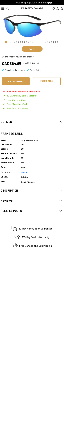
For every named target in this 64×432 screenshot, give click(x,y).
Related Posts (11, 210)
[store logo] (32, 8)
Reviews (7, 200)
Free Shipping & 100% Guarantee (32, 2)
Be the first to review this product (18, 56)
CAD (50, 2)
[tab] (32, 122)
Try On (32, 49)
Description (9, 190)
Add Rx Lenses (15, 81)
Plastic (24, 172)
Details (6, 121)
